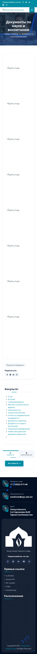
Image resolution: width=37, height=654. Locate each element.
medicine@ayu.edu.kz (21, 497)
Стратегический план (16, 413)
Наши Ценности (14, 410)
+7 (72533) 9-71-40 (18, 484)
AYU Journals (10, 583)
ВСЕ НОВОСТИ (13, 463)
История (11, 399)
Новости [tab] (10, 455)
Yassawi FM (10, 579)
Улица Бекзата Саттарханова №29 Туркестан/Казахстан (21, 512)
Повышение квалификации (19, 429)
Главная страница (11, 34)
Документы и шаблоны (17, 421)
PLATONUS (10, 576)
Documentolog (11, 590)
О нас (10, 396)
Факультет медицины (15, 365)
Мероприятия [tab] (26, 455)
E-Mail (8, 587)
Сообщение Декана (16, 402)
